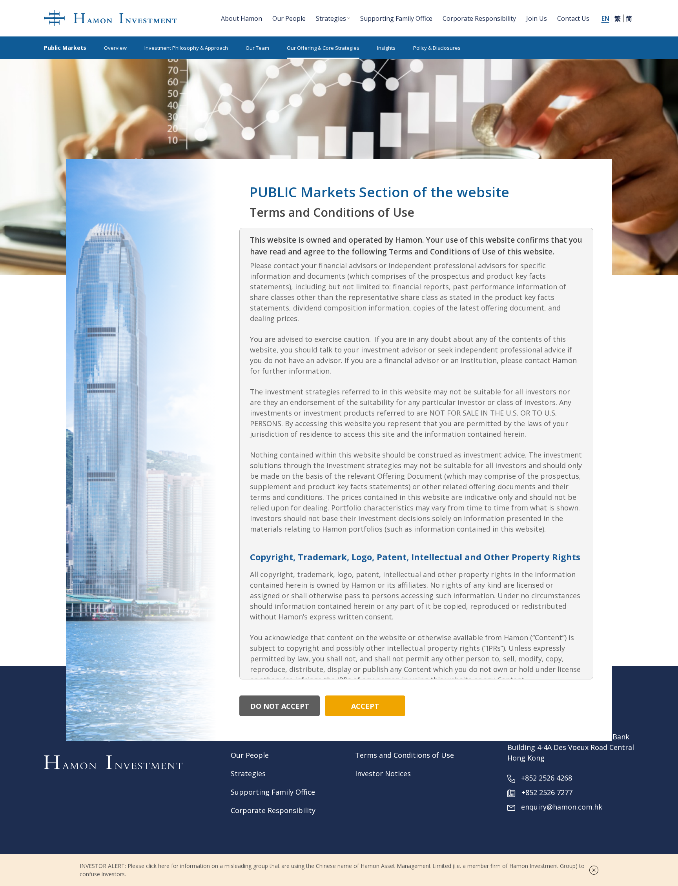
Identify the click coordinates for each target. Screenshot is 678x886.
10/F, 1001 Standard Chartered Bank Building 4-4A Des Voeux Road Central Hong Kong (570, 747)
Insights (386, 47)
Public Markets (65, 47)
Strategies (248, 773)
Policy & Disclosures (437, 47)
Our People (250, 755)
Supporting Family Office (273, 792)
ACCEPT (365, 706)
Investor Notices (383, 773)
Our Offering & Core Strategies (323, 47)
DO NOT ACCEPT (279, 706)
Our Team (257, 47)
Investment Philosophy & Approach (186, 47)
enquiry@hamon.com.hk (561, 807)
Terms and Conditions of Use (404, 755)
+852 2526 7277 (546, 792)
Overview (115, 47)
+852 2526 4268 (546, 778)
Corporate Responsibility (273, 810)
